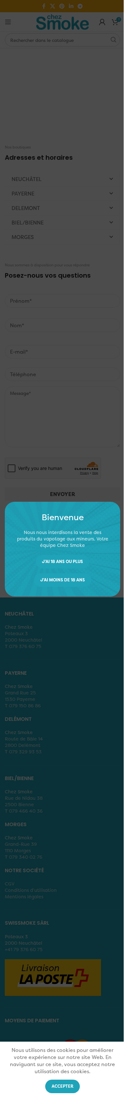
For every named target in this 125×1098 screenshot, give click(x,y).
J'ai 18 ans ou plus (62, 561)
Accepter (62, 1086)
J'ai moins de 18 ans (62, 580)
